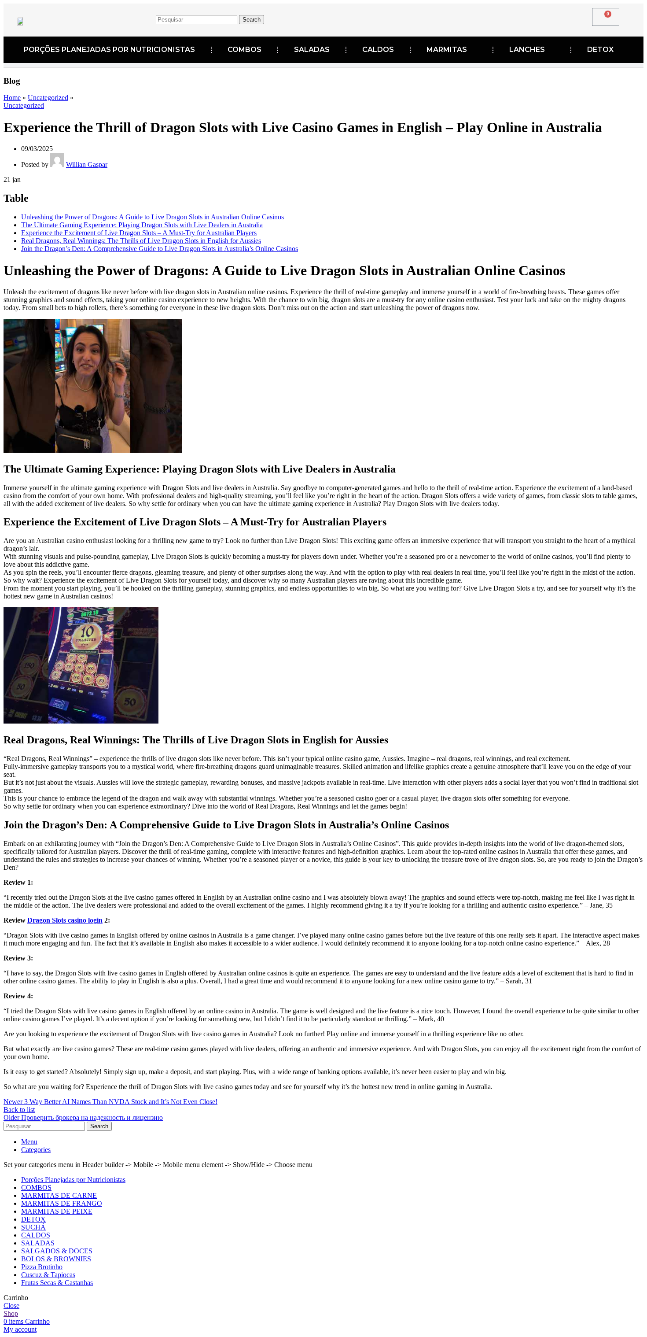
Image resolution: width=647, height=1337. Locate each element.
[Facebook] (427, 18)
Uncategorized (48, 97)
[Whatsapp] (508, 18)
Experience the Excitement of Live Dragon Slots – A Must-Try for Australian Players (139, 232)
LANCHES (527, 49)
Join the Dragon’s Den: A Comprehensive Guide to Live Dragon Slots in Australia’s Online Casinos (159, 248)
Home (12, 97)
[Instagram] (454, 18)
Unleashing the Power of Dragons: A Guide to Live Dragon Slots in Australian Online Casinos (152, 217)
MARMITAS (446, 49)
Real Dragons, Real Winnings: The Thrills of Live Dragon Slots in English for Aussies (141, 240)
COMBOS (244, 49)
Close (11, 1305)
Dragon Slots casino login (65, 920)
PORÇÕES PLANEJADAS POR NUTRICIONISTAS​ (109, 49)
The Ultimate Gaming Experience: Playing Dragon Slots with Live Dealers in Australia (142, 225)
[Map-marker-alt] (481, 18)
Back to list (19, 1109)
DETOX (600, 49)
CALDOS (378, 49)
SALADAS (312, 49)
